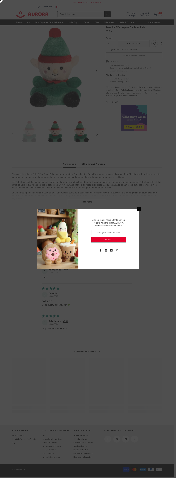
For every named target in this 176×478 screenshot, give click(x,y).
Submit (118, 240)
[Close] (148, 209)
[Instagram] (115, 250)
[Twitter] (126, 250)
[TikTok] (121, 250)
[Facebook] (110, 250)
